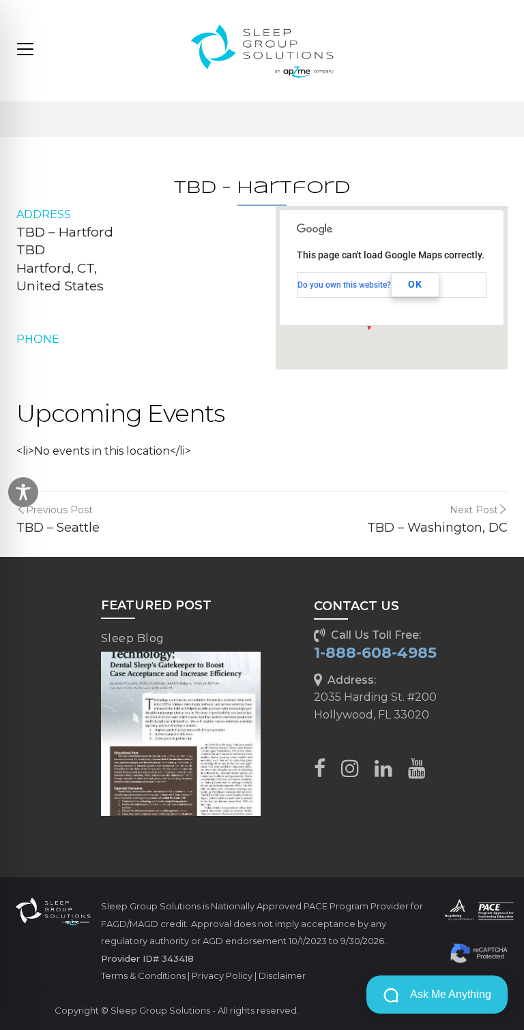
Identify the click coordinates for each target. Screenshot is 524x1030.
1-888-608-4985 (375, 652)
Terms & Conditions (143, 975)
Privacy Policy (222, 975)
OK (415, 284)
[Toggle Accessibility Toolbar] (23, 492)
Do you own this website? (344, 285)
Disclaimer (282, 975)
